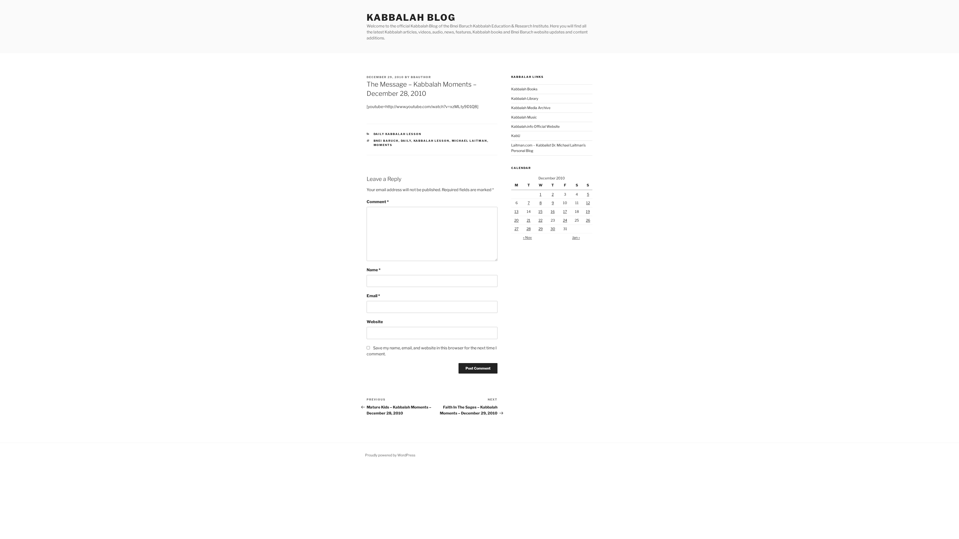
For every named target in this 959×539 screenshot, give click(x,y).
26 (588, 220)
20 (516, 220)
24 (565, 220)
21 (528, 220)
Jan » (576, 237)
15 (540, 211)
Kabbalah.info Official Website (535, 126)
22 (540, 220)
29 (540, 229)
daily (406, 140)
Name (374, 270)
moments (383, 145)
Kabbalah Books (524, 89)
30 (552, 229)
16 (553, 211)
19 (588, 211)
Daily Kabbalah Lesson (398, 134)
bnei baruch (386, 140)
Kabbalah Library (524, 98)
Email (373, 295)
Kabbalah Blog (411, 17)
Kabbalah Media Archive (530, 108)
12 (588, 203)
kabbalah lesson (432, 140)
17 (565, 211)
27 (516, 229)
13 (516, 211)
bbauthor (421, 77)
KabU (515, 136)
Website (375, 321)
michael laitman (469, 140)
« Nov (527, 237)
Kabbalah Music (524, 117)
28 (528, 229)
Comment (378, 201)
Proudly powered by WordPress (390, 455)
